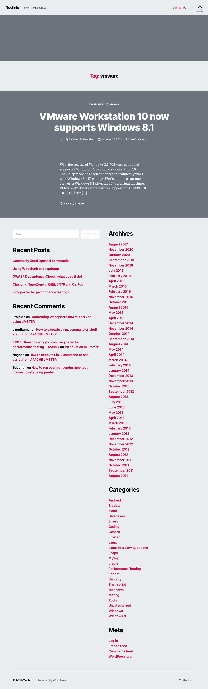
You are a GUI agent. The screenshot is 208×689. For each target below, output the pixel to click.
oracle (113, 563)
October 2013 (119, 386)
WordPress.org (120, 656)
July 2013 (116, 402)
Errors (113, 521)
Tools (113, 600)
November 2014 (121, 328)
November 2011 (121, 460)
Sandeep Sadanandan (81, 139)
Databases (117, 516)
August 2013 (118, 397)
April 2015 (116, 318)
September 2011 (121, 470)
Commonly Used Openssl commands (41, 261)
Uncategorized (120, 605)
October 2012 (119, 449)
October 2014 (119, 334)
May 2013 (116, 413)
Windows (112, 104)
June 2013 (117, 407)
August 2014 (118, 344)
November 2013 (121, 381)
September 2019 (121, 260)
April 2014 (116, 355)
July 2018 (116, 270)
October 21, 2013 (112, 139)
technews (96, 104)
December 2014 (121, 323)
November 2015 (121, 297)
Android (115, 500)
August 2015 (118, 307)
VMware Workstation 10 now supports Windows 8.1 (104, 121)
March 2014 (118, 360)
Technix (12, 7)
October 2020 (119, 255)
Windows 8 (117, 616)
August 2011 (118, 476)
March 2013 (117, 423)
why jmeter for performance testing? (41, 292)
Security (115, 579)
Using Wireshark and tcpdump (36, 269)
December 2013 (121, 376)
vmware (68, 203)
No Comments (138, 139)
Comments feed (121, 651)
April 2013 (116, 418)
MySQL (114, 558)
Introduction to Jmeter (81, 347)
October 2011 (119, 465)
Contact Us (179, 7)
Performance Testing (125, 569)
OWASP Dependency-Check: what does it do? (48, 276)
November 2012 (121, 444)
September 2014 (121, 339)
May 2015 (116, 313)
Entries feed (118, 646)
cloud (113, 511)
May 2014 (116, 349)
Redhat (114, 574)
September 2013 (121, 392)
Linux (113, 542)
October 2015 (119, 302)
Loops (113, 553)
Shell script (117, 584)
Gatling (114, 527)
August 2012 (118, 455)
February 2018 (120, 276)
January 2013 (119, 434)
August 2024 (119, 244)
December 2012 (121, 439)
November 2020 (121, 249)
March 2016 (118, 286)
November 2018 (121, 265)
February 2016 (120, 291)
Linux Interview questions (128, 548)
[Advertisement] (104, 38)
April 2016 (116, 281)
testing (114, 595)
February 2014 (120, 365)
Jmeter (114, 537)
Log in (113, 641)
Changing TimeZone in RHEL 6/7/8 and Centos (48, 284)
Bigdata (114, 506)
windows (79, 203)
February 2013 (120, 428)
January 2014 (119, 370)
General (115, 532)
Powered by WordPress (51, 680)
